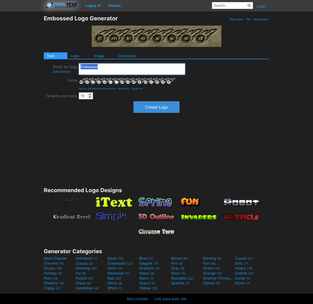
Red (114, 278)
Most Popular (55, 258)
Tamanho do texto (61, 96)
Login (261, 6)
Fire (177, 263)
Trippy (52, 288)
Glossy (53, 268)
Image (99, 56)
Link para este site (170, 298)
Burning (212, 258)
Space (147, 283)
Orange (212, 273)
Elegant (149, 263)
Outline (244, 273)
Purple (84, 278)
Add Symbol (61, 71)
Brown (179, 258)
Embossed (261, 19)
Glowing (86, 268)
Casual (243, 258)
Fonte (72, 80)
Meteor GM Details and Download (97, 88)
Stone (242, 283)
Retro (146, 278)
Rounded (236, 19)
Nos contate (137, 298)
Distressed (120, 263)
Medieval (118, 273)
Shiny (114, 283)
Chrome (54, 263)
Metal (146, 273)
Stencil (211, 283)
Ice (81, 273)
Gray (178, 268)
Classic (84, 263)
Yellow (148, 288)
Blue (146, 258)
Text (50, 56)
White (114, 288)
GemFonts (123, 88)
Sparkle (180, 283)
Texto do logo (65, 69)
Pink (51, 278)
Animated (86, 258)
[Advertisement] (21, 83)
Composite (127, 56)
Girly (241, 263)
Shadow (54, 283)
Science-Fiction (218, 278)
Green (211, 268)
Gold (114, 268)
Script (242, 278)
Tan (248, 19)
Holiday (53, 273)
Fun (209, 263)
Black (115, 258)
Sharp (83, 283)
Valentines (87, 288)
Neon (178, 273)
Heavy (244, 268)
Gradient (149, 268)
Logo (74, 56)
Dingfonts (137, 88)
